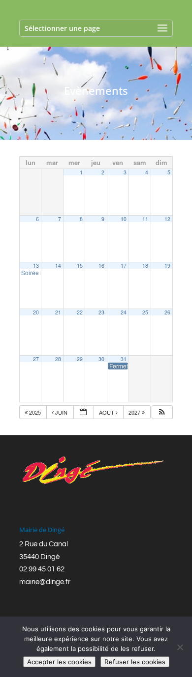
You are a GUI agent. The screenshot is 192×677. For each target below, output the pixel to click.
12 (167, 219)
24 (124, 312)
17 (124, 265)
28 (58, 359)
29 (80, 359)
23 (101, 312)
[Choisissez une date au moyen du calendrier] (83, 412)
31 (124, 359)
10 (124, 219)
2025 (35, 412)
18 (145, 265)
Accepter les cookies (59, 662)
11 (145, 219)
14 (58, 265)
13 (36, 265)
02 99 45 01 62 (41, 569)
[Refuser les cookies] (180, 647)
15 (80, 265)
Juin (61, 412)
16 (101, 265)
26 (167, 312)
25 (145, 312)
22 (80, 312)
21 (58, 312)
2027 (135, 412)
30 (101, 359)
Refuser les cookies (134, 662)
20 (36, 312)
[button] (162, 412)
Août (107, 412)
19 (167, 265)
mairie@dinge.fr (44, 582)
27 (36, 359)
